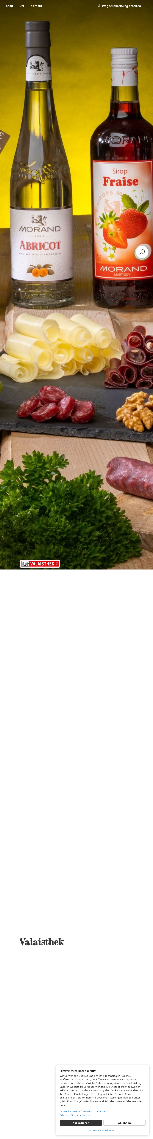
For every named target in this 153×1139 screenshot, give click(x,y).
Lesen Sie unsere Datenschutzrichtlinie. (83, 1111)
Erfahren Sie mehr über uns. (76, 1115)
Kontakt (36, 5)
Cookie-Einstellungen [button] (102, 1130)
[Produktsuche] (142, 252)
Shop (9, 5)
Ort (21, 5)
